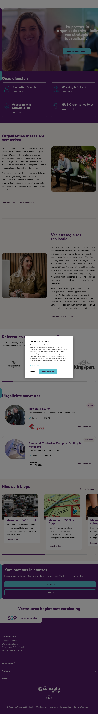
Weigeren (33, 371)
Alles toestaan (48, 371)
